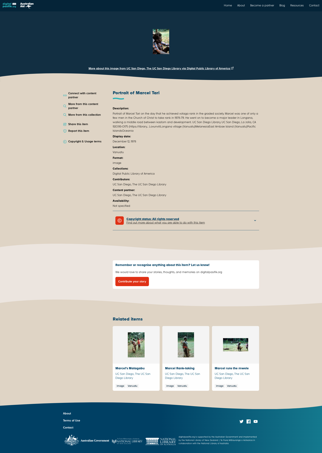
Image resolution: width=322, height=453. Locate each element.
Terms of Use (71, 420)
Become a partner (262, 5)
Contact (314, 5)
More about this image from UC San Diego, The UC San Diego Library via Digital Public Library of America (160, 68)
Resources (297, 5)
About (241, 5)
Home (228, 5)
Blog (282, 5)
